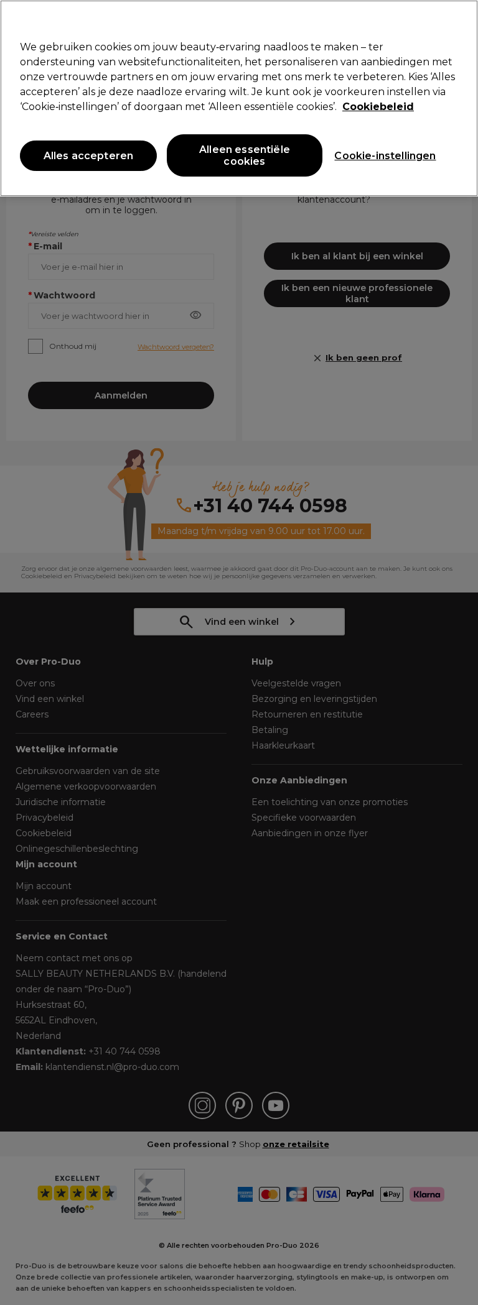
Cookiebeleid (378, 107)
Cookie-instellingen (385, 156)
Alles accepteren (89, 156)
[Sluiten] (458, 20)
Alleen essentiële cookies (244, 155)
